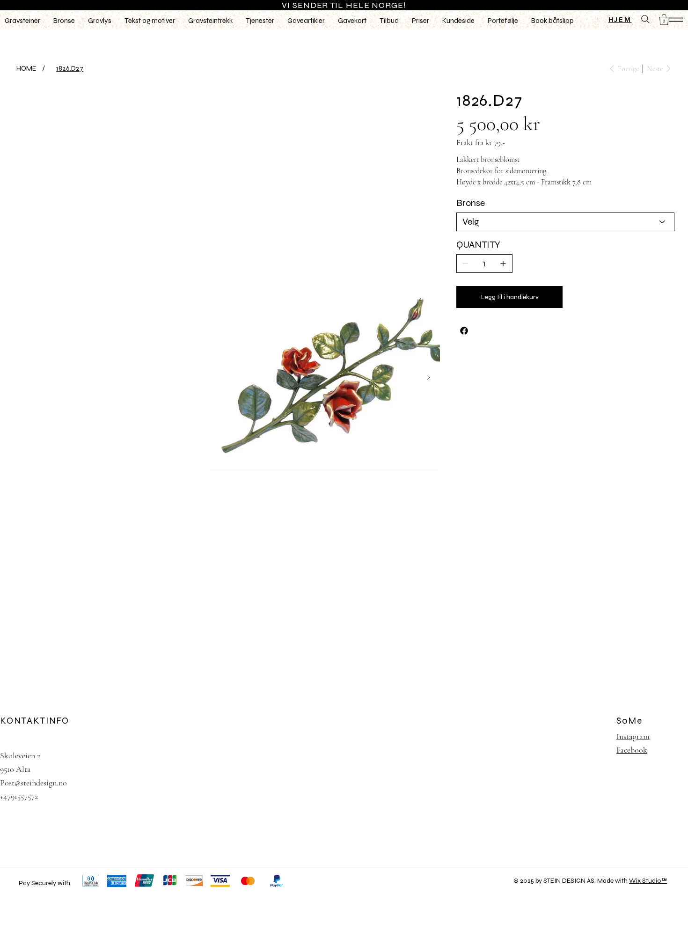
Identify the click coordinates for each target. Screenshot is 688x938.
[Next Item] (428, 377)
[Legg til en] (503, 263)
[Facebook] (464, 331)
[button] (664, 19)
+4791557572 (19, 796)
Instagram (633, 736)
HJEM (620, 19)
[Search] (645, 19)
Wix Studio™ (648, 881)
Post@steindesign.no (33, 782)
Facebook (631, 750)
